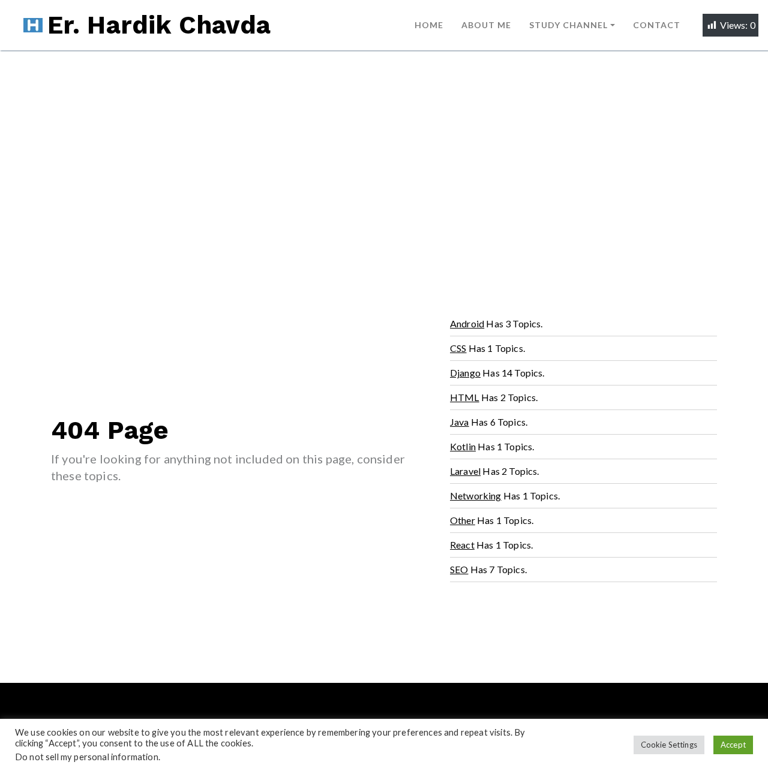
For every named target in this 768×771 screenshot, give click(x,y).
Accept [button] (733, 744)
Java (459, 421)
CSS (458, 348)
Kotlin (463, 446)
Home (429, 25)
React (462, 544)
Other (462, 520)
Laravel (465, 471)
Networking (476, 495)
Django (465, 372)
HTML (464, 397)
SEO (459, 569)
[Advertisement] (384, 140)
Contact (656, 25)
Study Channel (568, 25)
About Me (486, 25)
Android (467, 323)
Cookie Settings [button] (669, 744)
